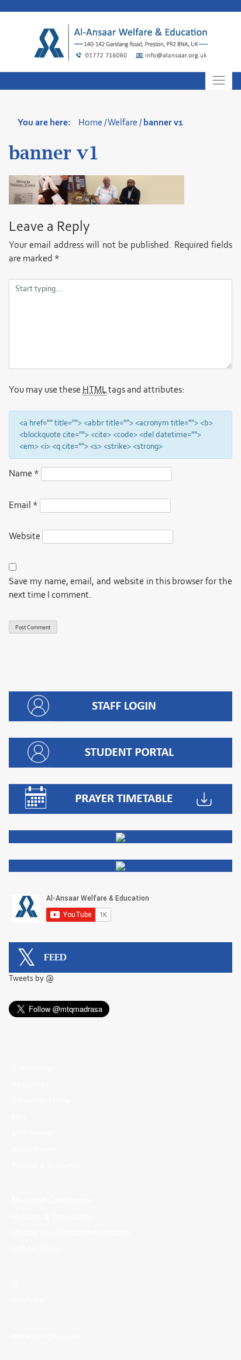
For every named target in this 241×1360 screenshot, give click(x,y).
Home (90, 122)
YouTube (27, 1300)
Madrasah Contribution (53, 1200)
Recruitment (34, 1149)
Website (24, 535)
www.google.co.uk (46, 1335)
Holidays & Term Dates (51, 1216)
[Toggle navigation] (218, 80)
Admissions (32, 1068)
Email (23, 504)
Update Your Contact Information (71, 1232)
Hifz (19, 1117)
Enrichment (32, 1132)
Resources (30, 1084)
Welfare (122, 122)
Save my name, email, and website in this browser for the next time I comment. (120, 587)
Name (24, 473)
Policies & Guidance (46, 1165)
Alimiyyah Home (41, 1100)
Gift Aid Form (36, 1248)
